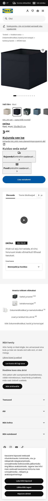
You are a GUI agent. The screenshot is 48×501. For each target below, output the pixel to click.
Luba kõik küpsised (24, 481)
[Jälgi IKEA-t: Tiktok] (22, 447)
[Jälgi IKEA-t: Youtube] (16, 447)
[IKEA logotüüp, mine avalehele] (8, 11)
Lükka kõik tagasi (24, 487)
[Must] (17, 111)
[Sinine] (37, 111)
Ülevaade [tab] (10, 195)
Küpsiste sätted (24, 494)
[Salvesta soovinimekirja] (42, 50)
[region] (24, 68)
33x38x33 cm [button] (20, 126)
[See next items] (39, 195)
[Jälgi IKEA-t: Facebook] (5, 447)
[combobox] (23, 19)
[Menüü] (42, 10)
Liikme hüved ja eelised (12, 357)
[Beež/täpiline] (7, 111)
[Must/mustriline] (27, 111)
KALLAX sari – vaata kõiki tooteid (16, 119)
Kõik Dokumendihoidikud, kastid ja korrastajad (24, 323)
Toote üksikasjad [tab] (27, 195)
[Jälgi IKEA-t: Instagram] (10, 447)
